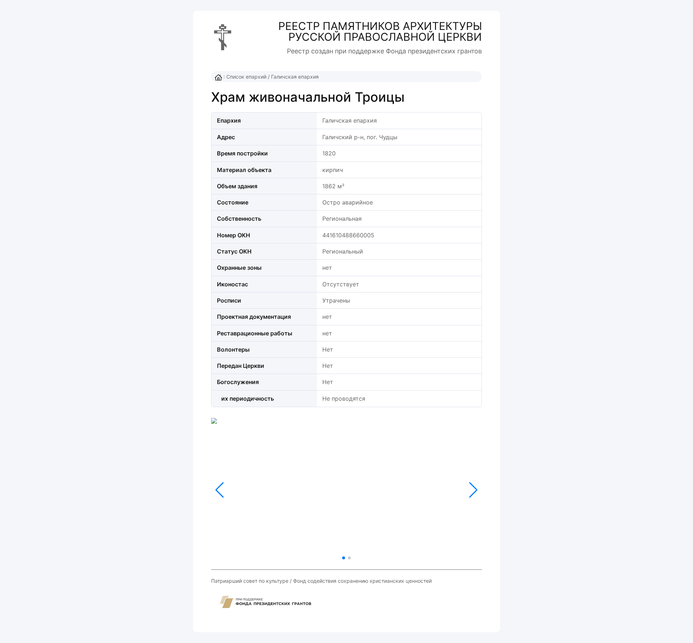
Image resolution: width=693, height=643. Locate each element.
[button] (473, 490)
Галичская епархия (295, 77)
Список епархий (246, 77)
